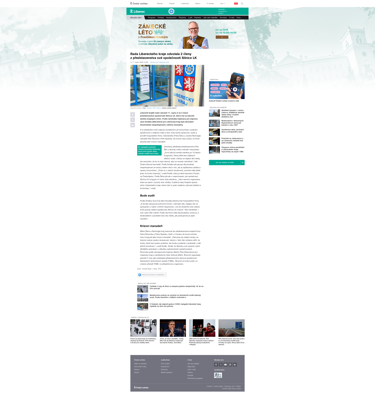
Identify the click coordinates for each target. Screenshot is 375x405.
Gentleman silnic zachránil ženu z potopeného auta (232, 131)
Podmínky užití (229, 386)
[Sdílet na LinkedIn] (132, 125)
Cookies (209, 386)
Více (239, 17)
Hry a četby (214, 85)
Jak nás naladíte (210, 17)
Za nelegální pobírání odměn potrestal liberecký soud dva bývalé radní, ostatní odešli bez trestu (149, 150)
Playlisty (182, 17)
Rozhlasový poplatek (195, 378)
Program (172, 3)
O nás (231, 17)
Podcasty (164, 369)
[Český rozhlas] (139, 3)
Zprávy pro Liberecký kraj (159, 62)
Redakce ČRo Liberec (154, 108)
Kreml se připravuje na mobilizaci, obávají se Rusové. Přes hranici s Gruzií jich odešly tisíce (143, 341)
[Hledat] (242, 3)
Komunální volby (140, 367)
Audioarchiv (222, 11)
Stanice (197, 3)
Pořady (161, 17)
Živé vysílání (214, 92)
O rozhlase (210, 3)
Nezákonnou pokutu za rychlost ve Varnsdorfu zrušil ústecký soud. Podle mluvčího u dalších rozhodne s (175, 296)
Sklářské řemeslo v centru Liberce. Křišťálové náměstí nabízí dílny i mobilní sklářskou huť (232, 113)
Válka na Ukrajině (140, 364)
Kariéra (190, 372)
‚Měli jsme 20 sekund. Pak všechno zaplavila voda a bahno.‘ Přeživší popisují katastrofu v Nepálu (201, 342)
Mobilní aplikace (167, 372)
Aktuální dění (136, 17)
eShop (136, 372)
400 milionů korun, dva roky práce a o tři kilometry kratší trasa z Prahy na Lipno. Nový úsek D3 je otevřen (231, 342)
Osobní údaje (218, 386)
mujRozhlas (185, 3)
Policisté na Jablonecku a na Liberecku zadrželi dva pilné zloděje (232, 140)
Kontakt (223, 17)
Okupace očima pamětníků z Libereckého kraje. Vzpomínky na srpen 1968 (232, 149)
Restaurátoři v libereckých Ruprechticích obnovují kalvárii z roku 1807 (232, 123)
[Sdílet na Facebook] (132, 114)
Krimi (223, 85)
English (238, 386)
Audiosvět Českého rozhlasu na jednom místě (224, 101)
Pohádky (213, 88)
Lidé (190, 17)
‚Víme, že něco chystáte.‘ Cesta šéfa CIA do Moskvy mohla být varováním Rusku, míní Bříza (171, 341)
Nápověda (191, 367)
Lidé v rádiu (192, 369)
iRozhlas (160, 3)
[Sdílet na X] (132, 120)
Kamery (220, 13)
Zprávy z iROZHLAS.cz (140, 317)
